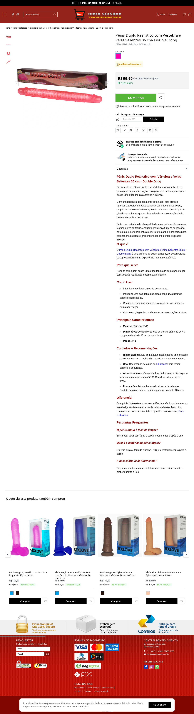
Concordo (159, 705)
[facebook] (13, 14)
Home (7, 28)
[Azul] (11, 593)
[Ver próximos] (185, 555)
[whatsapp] (157, 667)
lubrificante (162, 364)
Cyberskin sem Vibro (38, 28)
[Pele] (148, 593)
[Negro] (17, 593)
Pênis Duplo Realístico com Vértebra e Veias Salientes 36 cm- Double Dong (81, 28)
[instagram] (18, 14)
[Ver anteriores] (8, 555)
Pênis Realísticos (20, 28)
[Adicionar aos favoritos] (45, 601)
